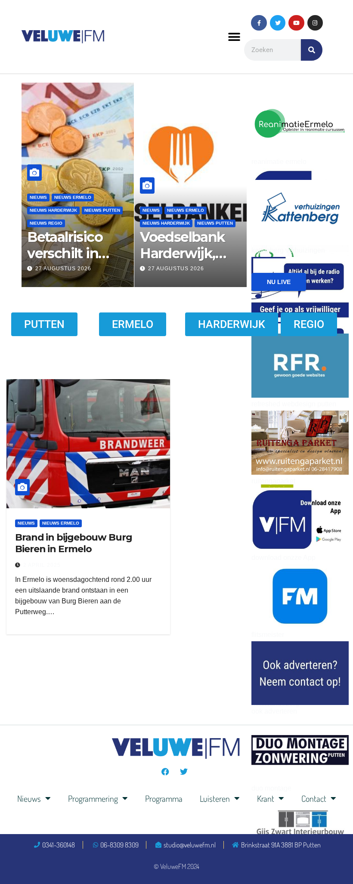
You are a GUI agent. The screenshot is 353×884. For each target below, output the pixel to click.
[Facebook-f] (258, 23)
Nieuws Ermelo (72, 197)
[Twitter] (277, 23)
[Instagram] (315, 23)
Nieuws (151, 210)
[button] (234, 36)
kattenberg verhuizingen (288, 250)
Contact (313, 798)
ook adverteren (274, 711)
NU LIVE (279, 281)
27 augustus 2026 (63, 269)
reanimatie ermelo (279, 161)
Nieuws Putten (102, 210)
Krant (265, 798)
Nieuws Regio (46, 223)
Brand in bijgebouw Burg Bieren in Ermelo (73, 543)
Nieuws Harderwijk (53, 210)
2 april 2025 (42, 565)
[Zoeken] (311, 50)
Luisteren (215, 798)
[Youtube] (296, 23)
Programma (164, 798)
